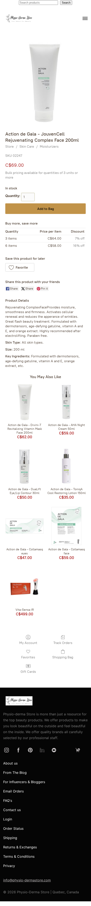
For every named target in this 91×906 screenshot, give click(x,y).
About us (10, 763)
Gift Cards (28, 672)
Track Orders (62, 643)
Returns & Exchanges (20, 847)
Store (9, 146)
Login (7, 819)
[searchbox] (38, 2)
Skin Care (26, 146)
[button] (19, 267)
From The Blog (15, 772)
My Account (28, 643)
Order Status (13, 828)
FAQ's (7, 800)
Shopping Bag (62, 657)
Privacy (9, 866)
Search (66, 2)
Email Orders (13, 791)
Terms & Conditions (18, 856)
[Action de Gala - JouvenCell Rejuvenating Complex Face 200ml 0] (45, 82)
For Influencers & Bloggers (24, 782)
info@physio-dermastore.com (27, 880)
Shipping (10, 838)
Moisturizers (49, 146)
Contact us (12, 810)
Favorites (28, 657)
